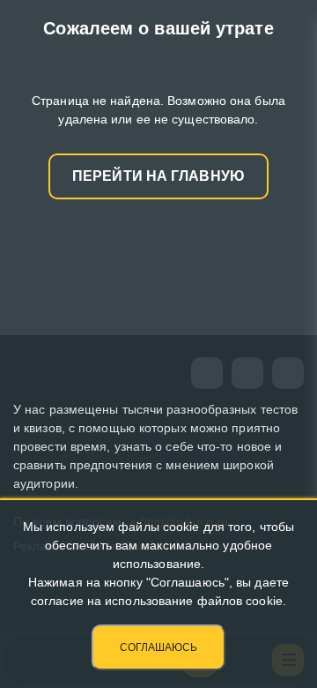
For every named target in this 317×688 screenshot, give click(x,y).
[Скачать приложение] (288, 373)
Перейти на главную (158, 175)
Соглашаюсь (158, 647)
